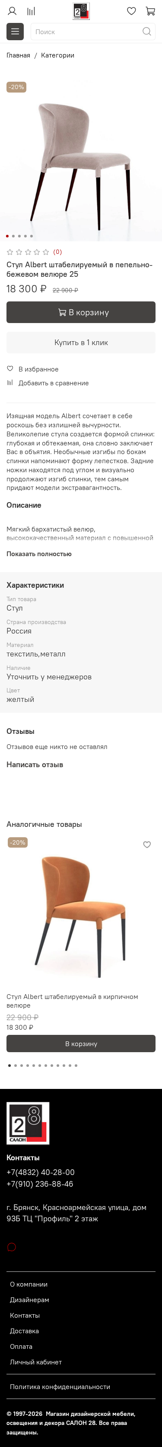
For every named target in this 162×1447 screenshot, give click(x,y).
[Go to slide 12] (76, 1065)
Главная (18, 55)
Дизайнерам (29, 1299)
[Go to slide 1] (7, 236)
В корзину (81, 1043)
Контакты (25, 1315)
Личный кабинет (36, 1361)
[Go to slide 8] (52, 1065)
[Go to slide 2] (13, 236)
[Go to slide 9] (58, 1065)
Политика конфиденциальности (60, 1386)
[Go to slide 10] (64, 1065)
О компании (29, 1284)
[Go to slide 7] (45, 1065)
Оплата (21, 1346)
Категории (57, 55)
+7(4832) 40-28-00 (40, 1172)
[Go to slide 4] (25, 236)
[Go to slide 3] (19, 236)
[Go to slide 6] (39, 1065)
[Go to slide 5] (31, 236)
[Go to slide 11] (70, 1065)
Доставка (24, 1330)
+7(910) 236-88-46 (39, 1184)
